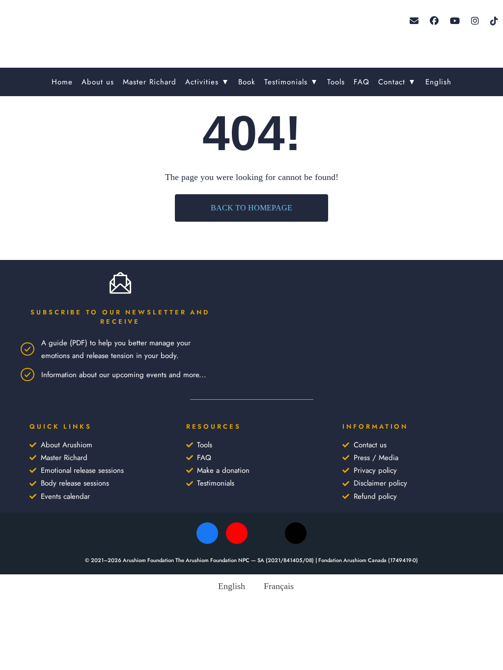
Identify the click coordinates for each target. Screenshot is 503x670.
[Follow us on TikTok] (494, 21)
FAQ (361, 82)
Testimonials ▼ (291, 82)
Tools (336, 82)
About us (98, 82)
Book (246, 82)
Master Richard (149, 82)
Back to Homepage (251, 208)
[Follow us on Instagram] (475, 21)
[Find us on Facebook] (434, 21)
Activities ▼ (207, 82)
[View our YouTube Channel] (455, 21)
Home (62, 82)
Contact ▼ (397, 82)
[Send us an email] (414, 21)
